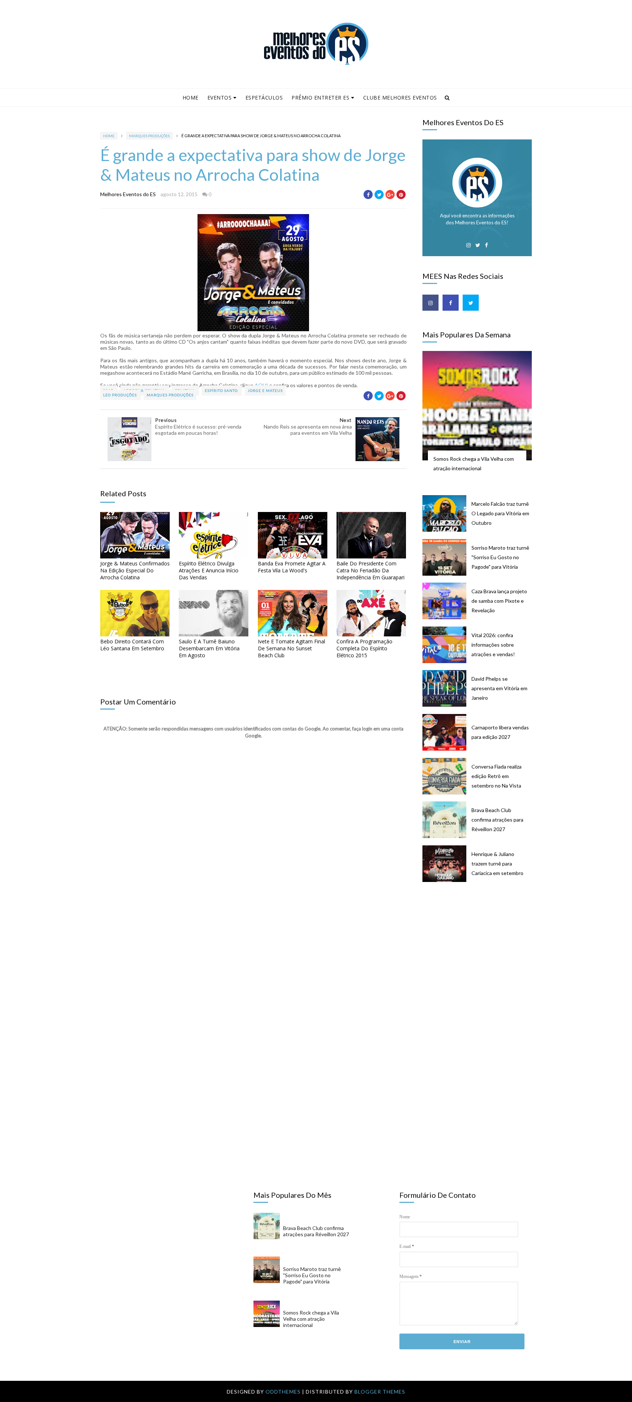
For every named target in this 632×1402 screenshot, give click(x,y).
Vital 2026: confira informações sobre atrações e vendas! (493, 644)
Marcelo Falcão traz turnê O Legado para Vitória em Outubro (500, 513)
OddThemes (283, 1391)
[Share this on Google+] (390, 194)
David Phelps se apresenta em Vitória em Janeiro (499, 688)
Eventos (219, 97)
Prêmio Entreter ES (320, 97)
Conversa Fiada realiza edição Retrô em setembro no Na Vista (496, 776)
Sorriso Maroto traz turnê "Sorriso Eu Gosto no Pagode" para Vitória (500, 557)
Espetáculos (264, 97)
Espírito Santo (222, 390)
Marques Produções (149, 136)
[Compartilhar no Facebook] (368, 194)
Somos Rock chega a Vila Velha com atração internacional (473, 463)
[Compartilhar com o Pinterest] (401, 194)
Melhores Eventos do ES (128, 194)
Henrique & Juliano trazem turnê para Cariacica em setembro (497, 863)
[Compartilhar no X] (379, 194)
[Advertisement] (480, 946)
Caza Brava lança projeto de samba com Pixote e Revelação (499, 600)
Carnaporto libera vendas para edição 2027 (500, 732)
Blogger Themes (379, 1391)
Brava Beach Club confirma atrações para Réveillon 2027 (497, 819)
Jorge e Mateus (265, 390)
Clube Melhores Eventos (400, 97)
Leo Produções (120, 395)
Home (191, 97)
